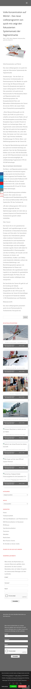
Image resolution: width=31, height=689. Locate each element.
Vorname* (7, 583)
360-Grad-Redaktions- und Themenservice (15, 519)
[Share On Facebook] (1, 173)
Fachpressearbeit (8, 516)
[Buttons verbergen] (2, 196)
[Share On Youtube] (1, 183)
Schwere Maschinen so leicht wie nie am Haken (15, 434)
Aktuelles (6, 534)
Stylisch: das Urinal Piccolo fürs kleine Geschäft (15, 449)
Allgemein (15, 38)
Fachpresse (20, 38)
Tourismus (6, 531)
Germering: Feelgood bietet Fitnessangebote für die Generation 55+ (15, 480)
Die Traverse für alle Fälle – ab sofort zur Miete (15, 368)
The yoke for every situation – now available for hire (15, 342)
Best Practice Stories (9, 540)
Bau (24, 38)
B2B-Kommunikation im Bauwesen (13, 522)
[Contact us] (1, 189)
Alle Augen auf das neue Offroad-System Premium (15, 464)
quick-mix (5, 40)
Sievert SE (10, 40)
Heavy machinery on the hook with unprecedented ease (15, 419)
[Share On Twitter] (1, 177)
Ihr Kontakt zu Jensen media (11, 544)
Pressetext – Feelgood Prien (15, 394)
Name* (6, 588)
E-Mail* (6, 577)
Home (5, 512)
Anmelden (15, 601)
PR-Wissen (6, 525)
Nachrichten (6, 537)
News (11, 38)
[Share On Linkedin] (1, 180)
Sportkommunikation (9, 528)
